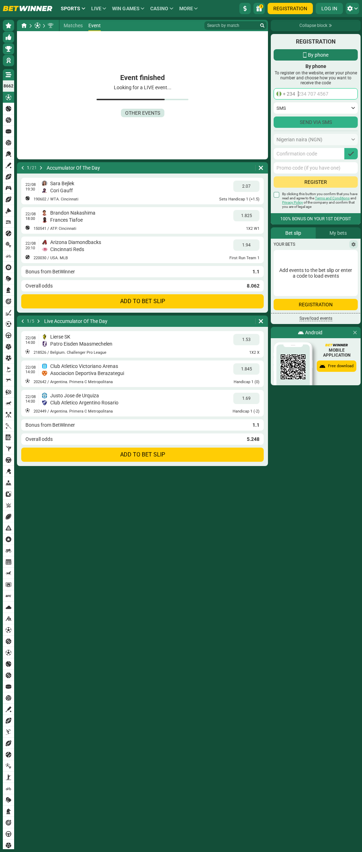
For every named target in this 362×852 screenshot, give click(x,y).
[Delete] (261, 168)
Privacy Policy (292, 202)
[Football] (37, 25)
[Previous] (22, 168)
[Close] (355, 332)
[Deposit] (245, 8)
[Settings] (353, 244)
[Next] (41, 168)
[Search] (262, 25)
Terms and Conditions (332, 198)
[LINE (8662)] (24, 25)
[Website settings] (352, 8)
